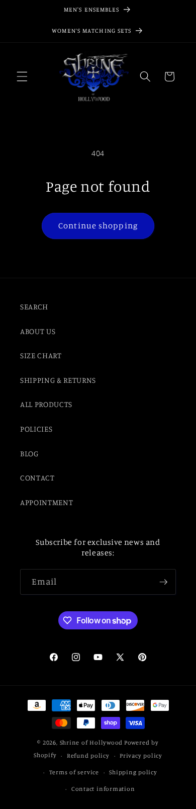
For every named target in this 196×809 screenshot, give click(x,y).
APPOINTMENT (46, 502)
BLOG (29, 453)
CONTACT (37, 477)
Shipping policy (133, 772)
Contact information (103, 788)
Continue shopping (98, 225)
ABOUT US (37, 331)
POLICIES (36, 429)
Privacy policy (141, 755)
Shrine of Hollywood (91, 742)
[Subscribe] (163, 582)
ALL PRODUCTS (46, 404)
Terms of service (74, 772)
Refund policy (88, 755)
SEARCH (34, 306)
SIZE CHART (41, 355)
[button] (22, 76)
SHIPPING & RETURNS (58, 380)
